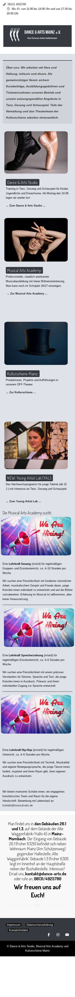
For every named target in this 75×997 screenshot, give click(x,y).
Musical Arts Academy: (24, 270)
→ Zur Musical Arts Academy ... (27, 293)
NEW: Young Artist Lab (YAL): (29, 478)
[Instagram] (58, 935)
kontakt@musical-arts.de (17, 805)
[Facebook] (49, 935)
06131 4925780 (17, 4)
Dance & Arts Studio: (22, 182)
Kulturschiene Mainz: (22, 373)
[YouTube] (67, 935)
